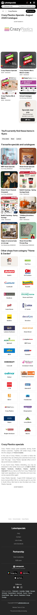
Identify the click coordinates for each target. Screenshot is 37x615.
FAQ (18, 533)
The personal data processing (18, 611)
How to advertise (18, 557)
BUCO (33, 467)
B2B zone (18, 560)
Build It (28, 467)
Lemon (18, 139)
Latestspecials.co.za (23, 603)
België (27, 591)
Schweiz (4, 593)
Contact (18, 537)
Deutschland (12, 593)
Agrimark (32, 469)
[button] (30, 2)
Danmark (19, 593)
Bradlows (18, 469)
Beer (12, 139)
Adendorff (4, 471)
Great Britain (5, 595)
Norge (28, 595)
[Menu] (34, 2)
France (30, 593)
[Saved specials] (27, 2)
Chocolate (5, 139)
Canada (32, 591)
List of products (18, 544)
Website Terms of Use (18, 607)
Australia (22, 591)
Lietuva (16, 595)
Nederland (22, 595)
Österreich (15, 591)
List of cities (18, 540)
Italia (11, 595)
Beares (25, 469)
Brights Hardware (7, 469)
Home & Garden (18, 453)
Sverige (4, 597)
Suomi (25, 593)
